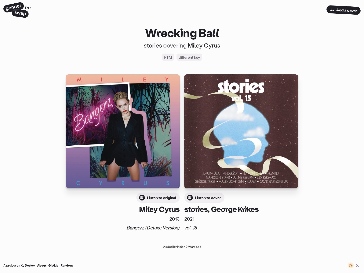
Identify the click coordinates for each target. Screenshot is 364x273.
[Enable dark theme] (358, 265)
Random (67, 265)
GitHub (53, 265)
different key (189, 57)
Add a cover (346, 10)
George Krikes (235, 209)
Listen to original (161, 197)
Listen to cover (208, 197)
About (41, 265)
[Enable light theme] (351, 265)
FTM (168, 57)
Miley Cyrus (204, 45)
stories (153, 45)
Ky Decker (28, 265)
